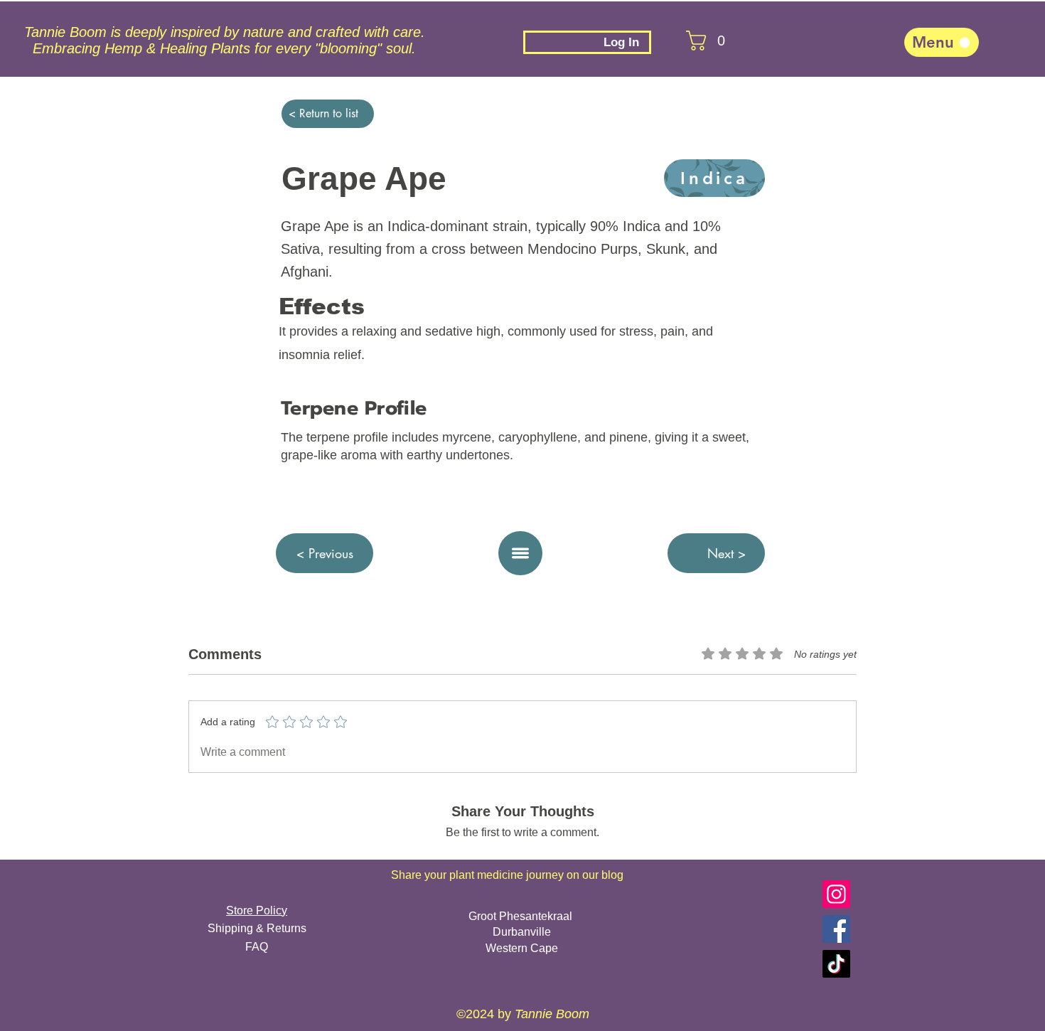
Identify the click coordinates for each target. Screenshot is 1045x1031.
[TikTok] (836, 964)
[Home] (520, 553)
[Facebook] (836, 929)
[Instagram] (836, 894)
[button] (694, 40)
